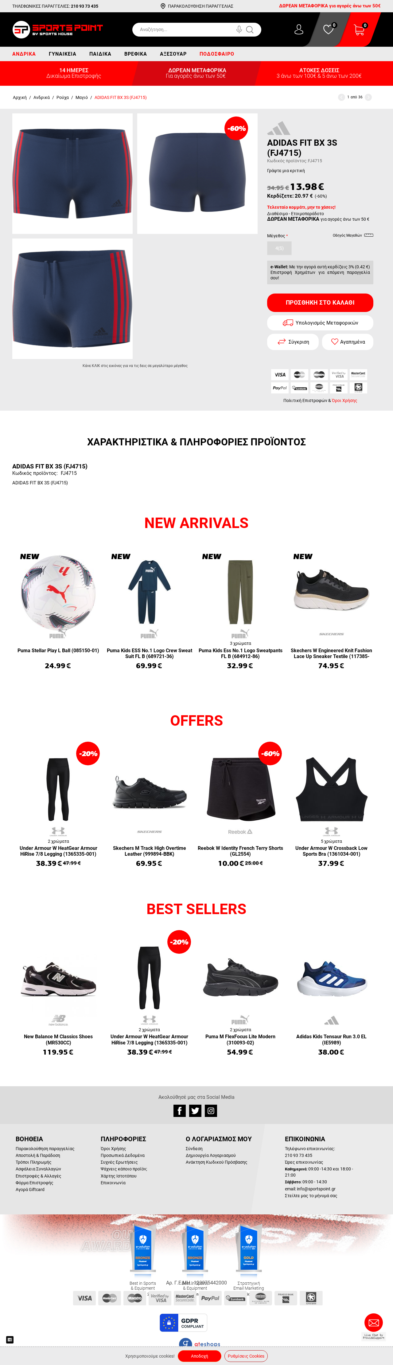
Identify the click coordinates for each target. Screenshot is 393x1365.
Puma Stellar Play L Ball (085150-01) (58, 650)
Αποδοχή (199, 1356)
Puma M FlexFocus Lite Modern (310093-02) (240, 1039)
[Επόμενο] (368, 97)
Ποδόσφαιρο (217, 54)
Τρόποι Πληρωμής (34, 1162)
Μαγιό (82, 97)
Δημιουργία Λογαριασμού (211, 1155)
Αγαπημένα (352, 342)
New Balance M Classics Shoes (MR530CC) (58, 1039)
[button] (223, 1323)
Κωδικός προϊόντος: (287, 160)
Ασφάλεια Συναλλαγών (38, 1168)
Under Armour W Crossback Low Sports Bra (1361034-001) (331, 851)
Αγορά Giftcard (30, 1189)
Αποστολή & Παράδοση (38, 1155)
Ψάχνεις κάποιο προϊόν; (124, 1168)
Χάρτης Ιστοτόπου (119, 1176)
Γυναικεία (62, 54)
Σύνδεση (194, 1148)
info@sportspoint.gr (316, 1188)
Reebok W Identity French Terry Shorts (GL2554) (240, 851)
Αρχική (20, 97)
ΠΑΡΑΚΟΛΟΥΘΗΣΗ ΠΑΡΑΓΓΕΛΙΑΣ (200, 6)
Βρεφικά (135, 54)
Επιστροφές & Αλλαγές (38, 1176)
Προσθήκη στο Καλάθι (320, 302)
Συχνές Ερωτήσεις (119, 1162)
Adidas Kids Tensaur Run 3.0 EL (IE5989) (331, 1039)
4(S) (279, 248)
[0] (359, 33)
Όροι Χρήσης (344, 400)
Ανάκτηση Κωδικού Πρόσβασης (216, 1162)
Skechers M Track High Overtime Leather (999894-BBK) (149, 851)
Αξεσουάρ (173, 54)
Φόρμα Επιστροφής (34, 1182)
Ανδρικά (24, 54)
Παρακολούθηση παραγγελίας (45, 1148)
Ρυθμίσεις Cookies (246, 1356)
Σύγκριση (299, 342)
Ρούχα (62, 97)
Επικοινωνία (113, 1182)
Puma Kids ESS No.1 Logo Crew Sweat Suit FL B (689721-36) (149, 653)
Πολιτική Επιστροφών (305, 400)
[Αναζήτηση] (256, 30)
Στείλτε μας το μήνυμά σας (311, 1195)
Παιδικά (100, 54)
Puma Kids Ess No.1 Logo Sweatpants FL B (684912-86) (240, 653)
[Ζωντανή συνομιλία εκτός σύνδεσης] (375, 1325)
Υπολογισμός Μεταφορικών (327, 323)
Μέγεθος (276, 235)
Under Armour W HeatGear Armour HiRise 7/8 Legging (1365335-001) (58, 851)
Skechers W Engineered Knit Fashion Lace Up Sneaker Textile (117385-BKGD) (331, 654)
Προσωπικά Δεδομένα (123, 1155)
